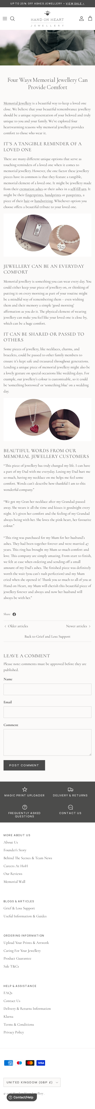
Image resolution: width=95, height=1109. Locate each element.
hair (27, 201)
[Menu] (5, 18)
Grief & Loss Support (19, 908)
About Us (11, 842)
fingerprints (34, 195)
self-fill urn (78, 189)
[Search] (14, 18)
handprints (53, 195)
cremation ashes (31, 189)
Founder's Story (15, 850)
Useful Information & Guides (25, 916)
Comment (11, 725)
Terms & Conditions (19, 1024)
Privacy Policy (14, 1032)
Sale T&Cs (11, 966)
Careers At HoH (16, 866)
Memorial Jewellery (17, 103)
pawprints (73, 195)
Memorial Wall (14, 881)
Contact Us (12, 1000)
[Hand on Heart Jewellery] (47, 19)
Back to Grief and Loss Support (47, 636)
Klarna (8, 1016)
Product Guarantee (17, 958)
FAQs (8, 992)
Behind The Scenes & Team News (28, 858)
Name (8, 679)
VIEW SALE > (75, 3)
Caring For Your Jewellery (22, 950)
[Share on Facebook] (14, 614)
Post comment (24, 765)
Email (8, 702)
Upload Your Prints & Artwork (26, 942)
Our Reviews (13, 873)
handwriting (43, 201)
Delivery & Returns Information (27, 1008)
